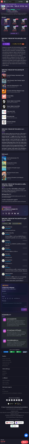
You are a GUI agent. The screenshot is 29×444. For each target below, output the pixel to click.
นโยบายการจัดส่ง (5, 382)
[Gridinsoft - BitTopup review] (19, 422)
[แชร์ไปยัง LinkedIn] (15, 213)
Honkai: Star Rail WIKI (6, 360)
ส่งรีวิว (24, 309)
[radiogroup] (7, 228)
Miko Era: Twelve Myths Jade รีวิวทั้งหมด (14, 280)
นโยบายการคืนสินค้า (6, 380)
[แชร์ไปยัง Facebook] (3, 213)
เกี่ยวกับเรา (4, 371)
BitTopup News (5, 365)
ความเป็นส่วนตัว (5, 391)
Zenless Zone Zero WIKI (6, 362)
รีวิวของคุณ (4, 300)
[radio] (5, 228)
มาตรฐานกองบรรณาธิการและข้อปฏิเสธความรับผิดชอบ (12, 393)
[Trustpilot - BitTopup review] (14, 426)
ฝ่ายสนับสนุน (4, 373)
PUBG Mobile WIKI (5, 363)
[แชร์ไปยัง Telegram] (12, 213)
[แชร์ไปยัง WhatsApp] (9, 213)
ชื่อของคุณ (4, 291)
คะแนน (3, 296)
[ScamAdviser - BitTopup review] (9, 422)
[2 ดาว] (5, 298)
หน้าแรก (2, 4)
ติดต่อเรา (4, 374)
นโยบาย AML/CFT (5, 384)
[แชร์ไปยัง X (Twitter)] (6, 213)
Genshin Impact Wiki (6, 358)
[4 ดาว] (10, 298)
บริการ (3, 389)
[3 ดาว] (8, 298)
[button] (14, 356)
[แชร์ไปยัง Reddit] (18, 213)
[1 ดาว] (3, 298)
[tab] (6, 44)
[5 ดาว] (12, 298)
